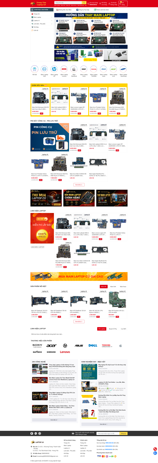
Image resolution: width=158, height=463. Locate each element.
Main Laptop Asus (103, 75)
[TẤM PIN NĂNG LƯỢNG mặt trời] (66, 55)
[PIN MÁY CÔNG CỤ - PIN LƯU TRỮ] (49, 137)
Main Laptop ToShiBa (93, 75)
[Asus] (79, 345)
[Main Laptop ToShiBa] (94, 69)
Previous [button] (57, 31)
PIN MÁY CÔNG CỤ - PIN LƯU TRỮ (44, 121)
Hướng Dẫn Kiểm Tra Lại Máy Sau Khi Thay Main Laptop (111, 396)
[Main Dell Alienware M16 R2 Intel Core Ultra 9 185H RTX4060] (40, 96)
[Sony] (37, 345)
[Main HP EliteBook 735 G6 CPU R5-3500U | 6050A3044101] (59, 299)
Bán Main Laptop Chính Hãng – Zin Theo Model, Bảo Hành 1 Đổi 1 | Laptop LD (61, 406)
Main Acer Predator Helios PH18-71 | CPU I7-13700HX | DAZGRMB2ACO (98, 109)
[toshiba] (106, 345)
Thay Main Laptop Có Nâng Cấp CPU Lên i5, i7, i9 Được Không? (62, 393)
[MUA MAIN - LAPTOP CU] (79, 276)
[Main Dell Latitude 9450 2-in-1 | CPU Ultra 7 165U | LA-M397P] (59, 96)
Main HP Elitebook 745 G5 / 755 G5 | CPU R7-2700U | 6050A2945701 (39, 312)
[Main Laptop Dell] (44, 69)
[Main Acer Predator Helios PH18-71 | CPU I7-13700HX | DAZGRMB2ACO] (98, 96)
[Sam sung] (51, 352)
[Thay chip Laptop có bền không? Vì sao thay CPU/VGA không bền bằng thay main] (40, 369)
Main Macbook (81, 5)
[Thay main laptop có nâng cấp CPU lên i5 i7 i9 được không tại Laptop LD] (112, 198)
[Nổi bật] (34, 69)
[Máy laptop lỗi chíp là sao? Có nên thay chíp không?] (89, 372)
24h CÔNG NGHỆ (39, 362)
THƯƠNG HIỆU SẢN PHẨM (41, 341)
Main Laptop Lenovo (64, 75)
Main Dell (63, 5)
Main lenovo (74, 5)
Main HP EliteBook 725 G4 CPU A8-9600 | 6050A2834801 (78, 312)
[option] (91, 31)
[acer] (51, 345)
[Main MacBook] (74, 69)
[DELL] (92, 345)
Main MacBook (74, 75)
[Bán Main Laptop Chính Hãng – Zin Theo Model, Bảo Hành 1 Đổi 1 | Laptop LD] (40, 409)
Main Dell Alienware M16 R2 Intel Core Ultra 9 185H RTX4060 (40, 109)
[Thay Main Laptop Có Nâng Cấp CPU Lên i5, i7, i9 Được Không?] (40, 396)
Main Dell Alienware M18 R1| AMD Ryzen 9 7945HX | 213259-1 (117, 109)
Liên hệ (66, 456)
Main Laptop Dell (44, 75)
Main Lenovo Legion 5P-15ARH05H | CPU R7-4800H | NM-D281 (78, 109)
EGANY (46, 461)
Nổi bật (35, 74)
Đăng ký (123, 433)
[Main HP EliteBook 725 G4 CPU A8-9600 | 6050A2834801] (79, 299)
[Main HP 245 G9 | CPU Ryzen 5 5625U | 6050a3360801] (98, 299)
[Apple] (120, 345)
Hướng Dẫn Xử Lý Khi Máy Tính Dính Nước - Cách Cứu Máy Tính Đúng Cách (112, 411)
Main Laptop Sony (84, 75)
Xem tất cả (78, 184)
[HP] (65, 345)
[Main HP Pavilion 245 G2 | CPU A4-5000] (117, 299)
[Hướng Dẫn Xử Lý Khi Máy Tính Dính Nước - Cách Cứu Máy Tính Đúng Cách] (89, 414)
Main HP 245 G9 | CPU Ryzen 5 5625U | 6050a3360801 (96, 312)
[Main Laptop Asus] (103, 69)
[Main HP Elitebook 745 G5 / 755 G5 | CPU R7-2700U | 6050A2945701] (40, 299)
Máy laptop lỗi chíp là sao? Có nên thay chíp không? (112, 365)
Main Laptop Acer (113, 75)
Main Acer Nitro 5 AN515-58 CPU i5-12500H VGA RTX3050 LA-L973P (78, 175)
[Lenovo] (65, 352)
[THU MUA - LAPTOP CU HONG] (46, 198)
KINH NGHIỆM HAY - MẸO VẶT (93, 362)
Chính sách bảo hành (103, 9)
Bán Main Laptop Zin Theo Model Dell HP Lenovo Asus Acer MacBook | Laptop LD (62, 378)
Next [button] (125, 31)
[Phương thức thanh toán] (107, 456)
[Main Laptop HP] (54, 69)
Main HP (68, 5)
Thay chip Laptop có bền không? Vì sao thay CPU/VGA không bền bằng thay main (62, 365)
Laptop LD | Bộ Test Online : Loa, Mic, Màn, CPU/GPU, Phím (111, 383)
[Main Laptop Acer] (113, 69)
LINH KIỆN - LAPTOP (37, 247)
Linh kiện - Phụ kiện (69, 450)
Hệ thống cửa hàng (104, 3)
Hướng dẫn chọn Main (65, 9)
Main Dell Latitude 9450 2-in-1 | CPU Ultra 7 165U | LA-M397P (59, 109)
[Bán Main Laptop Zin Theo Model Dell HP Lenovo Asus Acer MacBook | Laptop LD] (40, 380)
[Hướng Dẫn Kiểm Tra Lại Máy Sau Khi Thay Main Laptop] (89, 399)
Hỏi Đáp (66, 453)
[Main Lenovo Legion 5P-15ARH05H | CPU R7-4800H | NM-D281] (79, 96)
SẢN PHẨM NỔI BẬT (38, 286)
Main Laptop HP (54, 75)
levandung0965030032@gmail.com (47, 456)
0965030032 (93, 4)
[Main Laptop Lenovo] (64, 69)
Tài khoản (114, 2)
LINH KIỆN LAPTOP (38, 211)
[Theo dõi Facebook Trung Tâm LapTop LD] (31, 433)
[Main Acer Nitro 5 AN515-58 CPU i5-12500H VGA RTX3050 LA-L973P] (79, 162)
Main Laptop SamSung (123, 75)
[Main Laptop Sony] (84, 69)
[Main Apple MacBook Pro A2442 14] (98, 162)
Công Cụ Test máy (84, 9)
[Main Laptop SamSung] (123, 69)
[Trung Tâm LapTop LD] (40, 4)
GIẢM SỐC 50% (38, 85)
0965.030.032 (110, 443)
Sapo (59, 461)
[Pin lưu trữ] (91, 55)
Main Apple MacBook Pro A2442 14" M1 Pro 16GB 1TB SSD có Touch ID (97, 175)
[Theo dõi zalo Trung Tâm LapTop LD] (35, 433)
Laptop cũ (67, 448)
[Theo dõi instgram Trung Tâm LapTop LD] (39, 433)
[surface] (37, 352)
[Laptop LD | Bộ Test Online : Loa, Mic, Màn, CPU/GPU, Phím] (89, 386)
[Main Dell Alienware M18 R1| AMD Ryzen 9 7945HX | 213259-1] (117, 96)
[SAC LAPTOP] (116, 55)
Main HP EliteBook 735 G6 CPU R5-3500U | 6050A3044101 (58, 312)
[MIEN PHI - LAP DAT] (42, 228)
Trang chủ (67, 443)
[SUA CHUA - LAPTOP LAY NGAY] (79, 198)
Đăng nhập (114, 4)
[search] (84, 2)
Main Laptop (57, 5)
